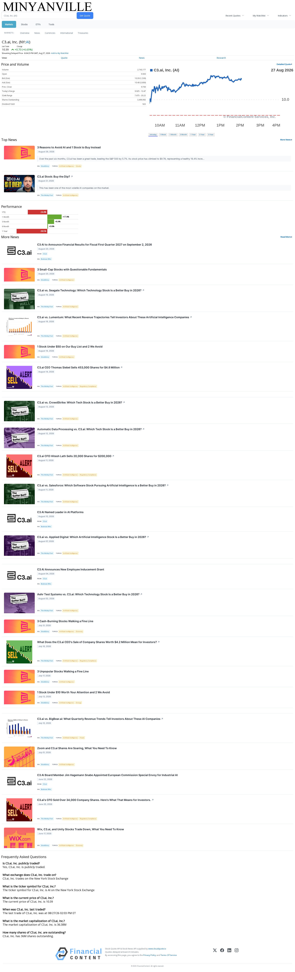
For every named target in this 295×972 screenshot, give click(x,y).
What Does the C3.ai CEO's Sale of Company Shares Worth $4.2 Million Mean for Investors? (98, 642)
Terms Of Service (169, 955)
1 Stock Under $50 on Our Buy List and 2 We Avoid (69, 346)
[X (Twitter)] (215, 953)
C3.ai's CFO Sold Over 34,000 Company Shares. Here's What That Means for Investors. (95, 800)
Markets (9, 24)
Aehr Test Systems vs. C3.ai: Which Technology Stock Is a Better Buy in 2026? (89, 594)
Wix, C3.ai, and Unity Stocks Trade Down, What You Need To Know (80, 829)
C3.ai (45, 254)
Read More (286, 236)
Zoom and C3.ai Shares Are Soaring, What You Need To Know (77, 748)
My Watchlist (259, 15)
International (66, 32)
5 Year (210, 134)
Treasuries (83, 32)
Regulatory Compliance (88, 386)
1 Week (163, 134)
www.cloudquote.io (157, 948)
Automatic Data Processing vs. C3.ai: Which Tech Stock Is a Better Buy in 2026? (91, 429)
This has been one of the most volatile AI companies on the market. (74, 188)
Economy (79, 631)
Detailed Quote (284, 64)
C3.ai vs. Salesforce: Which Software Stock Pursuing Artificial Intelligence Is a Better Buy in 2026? (103, 485)
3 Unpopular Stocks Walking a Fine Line (63, 671)
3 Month (183, 134)
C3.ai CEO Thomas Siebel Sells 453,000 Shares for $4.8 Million (80, 367)
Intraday (153, 134)
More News (285, 139)
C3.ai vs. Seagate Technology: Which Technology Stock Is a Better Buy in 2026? (90, 290)
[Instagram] (236, 953)
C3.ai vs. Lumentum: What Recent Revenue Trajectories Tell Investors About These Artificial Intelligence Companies (114, 317)
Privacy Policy (149, 955)
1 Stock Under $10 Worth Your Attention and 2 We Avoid (73, 692)
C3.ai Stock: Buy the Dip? (55, 176)
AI (27, 41)
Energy (78, 703)
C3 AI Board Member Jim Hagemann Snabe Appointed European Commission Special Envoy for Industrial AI (107, 775)
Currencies (50, 32)
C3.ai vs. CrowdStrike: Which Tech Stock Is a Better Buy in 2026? (81, 402)
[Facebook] (222, 953)
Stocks (24, 24)
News (37, 32)
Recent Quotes (233, 15)
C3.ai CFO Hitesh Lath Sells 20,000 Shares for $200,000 (75, 456)
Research (221, 57)
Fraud (82, 738)
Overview (24, 32)
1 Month (173, 134)
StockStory (45, 166)
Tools (51, 24)
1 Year (193, 134)
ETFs (38, 24)
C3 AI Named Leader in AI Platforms (60, 512)
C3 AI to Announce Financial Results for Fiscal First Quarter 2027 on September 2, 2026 (94, 244)
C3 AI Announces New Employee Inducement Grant (70, 569)
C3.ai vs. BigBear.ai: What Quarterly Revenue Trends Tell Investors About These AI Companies (100, 718)
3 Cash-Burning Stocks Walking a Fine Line (65, 621)
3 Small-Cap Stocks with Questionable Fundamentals (72, 269)
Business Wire (46, 259)
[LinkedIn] (229, 953)
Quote (64, 57)
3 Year (202, 134)
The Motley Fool (47, 195)
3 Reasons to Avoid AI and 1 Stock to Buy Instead (69, 147)
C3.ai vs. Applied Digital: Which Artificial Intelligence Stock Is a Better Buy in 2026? (93, 537)
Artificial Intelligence (66, 166)
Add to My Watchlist (59, 53)
